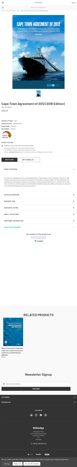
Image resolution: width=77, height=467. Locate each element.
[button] (38, 169)
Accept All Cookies (32, 464)
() (74, 3)
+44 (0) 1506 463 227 (39, 444)
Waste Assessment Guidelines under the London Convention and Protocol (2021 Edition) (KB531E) (12, 351)
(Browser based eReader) (26, 145)
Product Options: (8, 142)
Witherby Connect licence (19, 145)
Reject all (17, 464)
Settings (7, 464)
